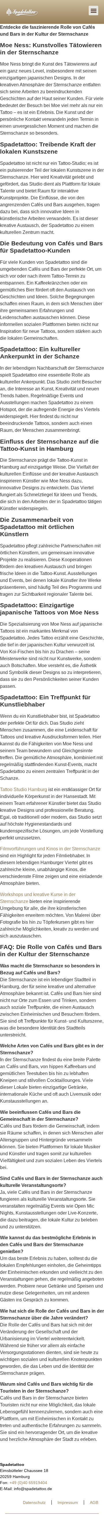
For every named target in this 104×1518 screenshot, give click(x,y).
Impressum (67, 1502)
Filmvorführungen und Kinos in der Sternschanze (50, 848)
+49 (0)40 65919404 (28, 1482)
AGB (94, 1502)
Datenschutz (34, 1502)
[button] (93, 10)
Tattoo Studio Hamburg (23, 789)
